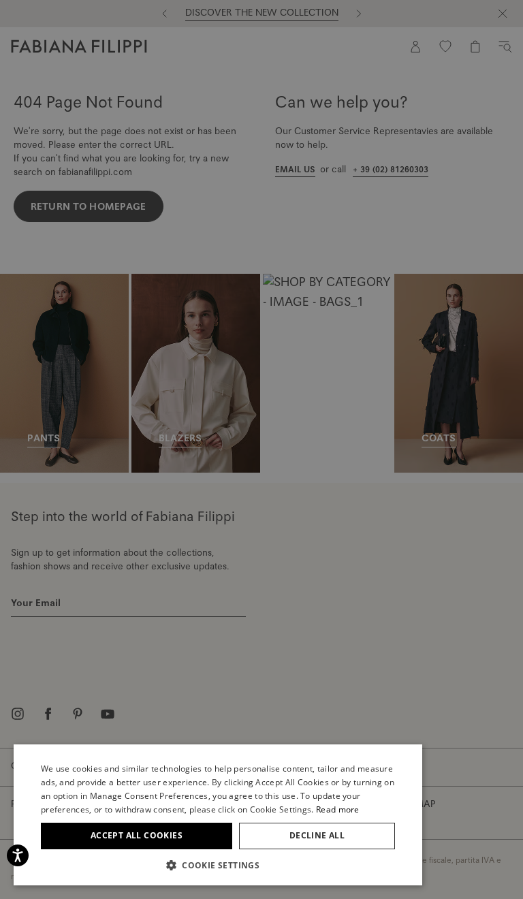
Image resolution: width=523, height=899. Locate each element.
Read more (338, 809)
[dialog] (261, 449)
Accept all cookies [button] (137, 835)
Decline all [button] (317, 835)
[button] (218, 865)
